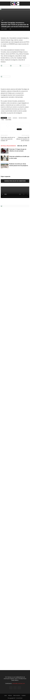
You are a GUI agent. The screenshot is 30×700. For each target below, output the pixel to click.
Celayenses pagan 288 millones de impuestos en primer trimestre (22, 139)
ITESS (2, 119)
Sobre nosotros (16, 695)
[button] (28, 4)
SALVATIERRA (8, 119)
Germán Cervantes (23, 117)
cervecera (15, 117)
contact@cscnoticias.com (18, 683)
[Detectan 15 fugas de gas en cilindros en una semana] (4, 151)
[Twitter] (19, 687)
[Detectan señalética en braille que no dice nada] (4, 158)
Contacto (24, 695)
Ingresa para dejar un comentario (15, 181)
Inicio (2, 7)
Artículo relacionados (8, 145)
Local (6, 7)
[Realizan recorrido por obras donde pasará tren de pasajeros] (4, 165)
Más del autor (22, 145)
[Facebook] (10, 687)
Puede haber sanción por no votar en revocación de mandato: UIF (8, 139)
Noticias (10, 695)
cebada (9, 117)
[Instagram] (15, 687)
